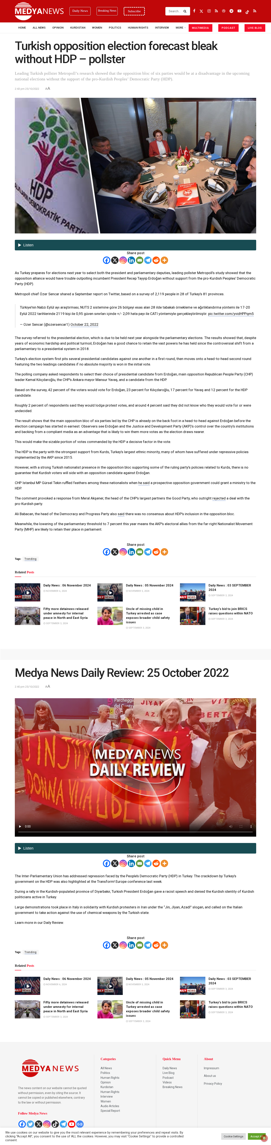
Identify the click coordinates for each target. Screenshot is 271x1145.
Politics (115, 27)
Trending (31, 558)
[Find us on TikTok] (247, 11)
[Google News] (80, 1124)
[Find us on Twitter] (201, 11)
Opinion (58, 27)
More (179, 27)
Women (97, 27)
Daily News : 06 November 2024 (67, 585)
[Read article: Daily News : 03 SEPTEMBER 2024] (192, 592)
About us (210, 1075)
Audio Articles (110, 1106)
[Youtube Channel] (71, 1124)
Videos (167, 1082)
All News (39, 27)
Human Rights (138, 27)
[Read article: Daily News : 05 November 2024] (110, 592)
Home (22, 27)
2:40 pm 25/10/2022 (27, 686)
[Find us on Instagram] (209, 11)
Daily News (170, 1068)
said (121, 514)
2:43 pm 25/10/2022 (27, 88)
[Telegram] (148, 260)
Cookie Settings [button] (233, 1136)
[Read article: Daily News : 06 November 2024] (27, 592)
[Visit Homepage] (39, 11)
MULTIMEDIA (200, 27)
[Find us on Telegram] (231, 11)
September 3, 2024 (221, 595)
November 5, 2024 (138, 591)
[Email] (139, 260)
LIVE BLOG (255, 27)
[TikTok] (55, 1124)
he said (144, 483)
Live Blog (168, 1073)
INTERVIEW (162, 27)
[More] (164, 260)
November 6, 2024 (56, 591)
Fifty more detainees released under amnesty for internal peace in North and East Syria (65, 613)
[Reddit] (156, 260)
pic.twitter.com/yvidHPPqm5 (231, 314)
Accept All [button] (256, 1136)
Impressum (211, 1068)
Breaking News (173, 1087)
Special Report (110, 1110)
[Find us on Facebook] (194, 11)
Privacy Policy (213, 1083)
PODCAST (228, 27)
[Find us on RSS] (216, 11)
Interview (107, 1096)
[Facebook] (106, 260)
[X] (115, 260)
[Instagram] (123, 260)
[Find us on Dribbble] (223, 11)
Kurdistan (77, 27)
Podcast (168, 1077)
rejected (219, 498)
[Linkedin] (131, 260)
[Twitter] (30, 1124)
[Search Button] (185, 11)
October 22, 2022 (84, 324)
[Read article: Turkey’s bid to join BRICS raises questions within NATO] (192, 616)
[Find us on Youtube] (239, 11)
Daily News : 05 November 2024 (149, 585)
